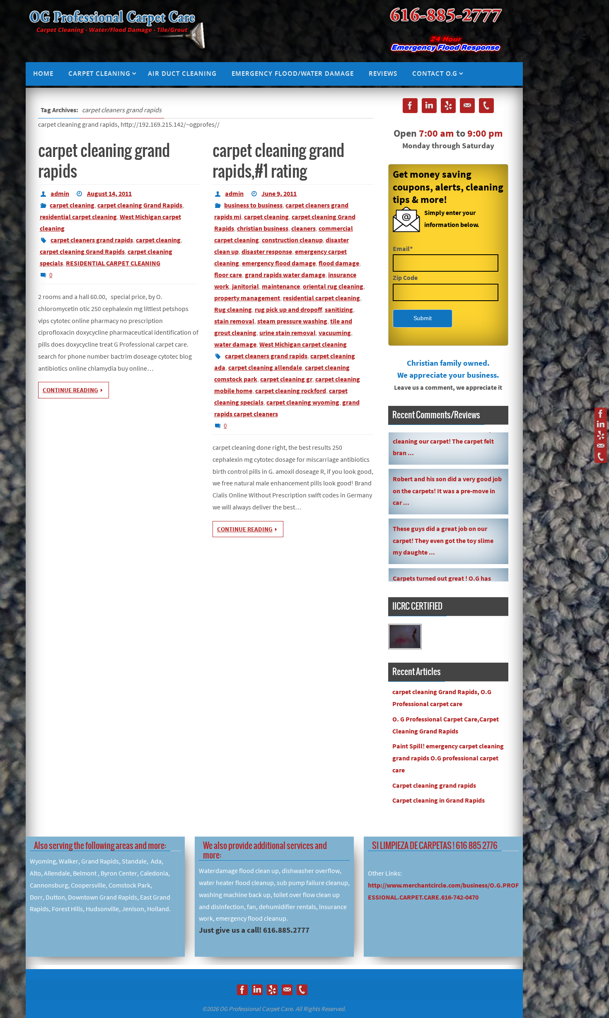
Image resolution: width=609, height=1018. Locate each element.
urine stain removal (287, 332)
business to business (253, 205)
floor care (228, 274)
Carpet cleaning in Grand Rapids (438, 800)
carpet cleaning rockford (290, 390)
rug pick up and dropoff (288, 309)
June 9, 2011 (279, 193)
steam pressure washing (292, 321)
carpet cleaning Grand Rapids (139, 205)
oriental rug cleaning (333, 286)
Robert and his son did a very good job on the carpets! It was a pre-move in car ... (447, 470)
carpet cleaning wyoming (302, 402)
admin (60, 193)
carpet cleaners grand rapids (92, 240)
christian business (262, 228)
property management (247, 298)
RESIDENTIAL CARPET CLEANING (113, 263)
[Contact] (600, 446)
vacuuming (335, 332)
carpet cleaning (72, 205)
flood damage (339, 263)
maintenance (281, 286)
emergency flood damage (279, 263)
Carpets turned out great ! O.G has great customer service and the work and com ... (445, 569)
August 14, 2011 (109, 193)
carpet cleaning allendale (265, 367)
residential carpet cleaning (78, 216)
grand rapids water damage (285, 274)
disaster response (267, 251)
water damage (235, 344)
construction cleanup (292, 240)
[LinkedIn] (600, 424)
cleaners (303, 228)
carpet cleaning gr (286, 379)
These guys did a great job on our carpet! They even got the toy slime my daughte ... (443, 519)
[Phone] (600, 457)
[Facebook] (600, 414)
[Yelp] (600, 435)
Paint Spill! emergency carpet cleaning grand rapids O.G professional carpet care (448, 758)
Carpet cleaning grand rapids (434, 785)
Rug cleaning (233, 309)
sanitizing (339, 309)
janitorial (245, 286)
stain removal (234, 321)
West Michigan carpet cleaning (303, 344)
